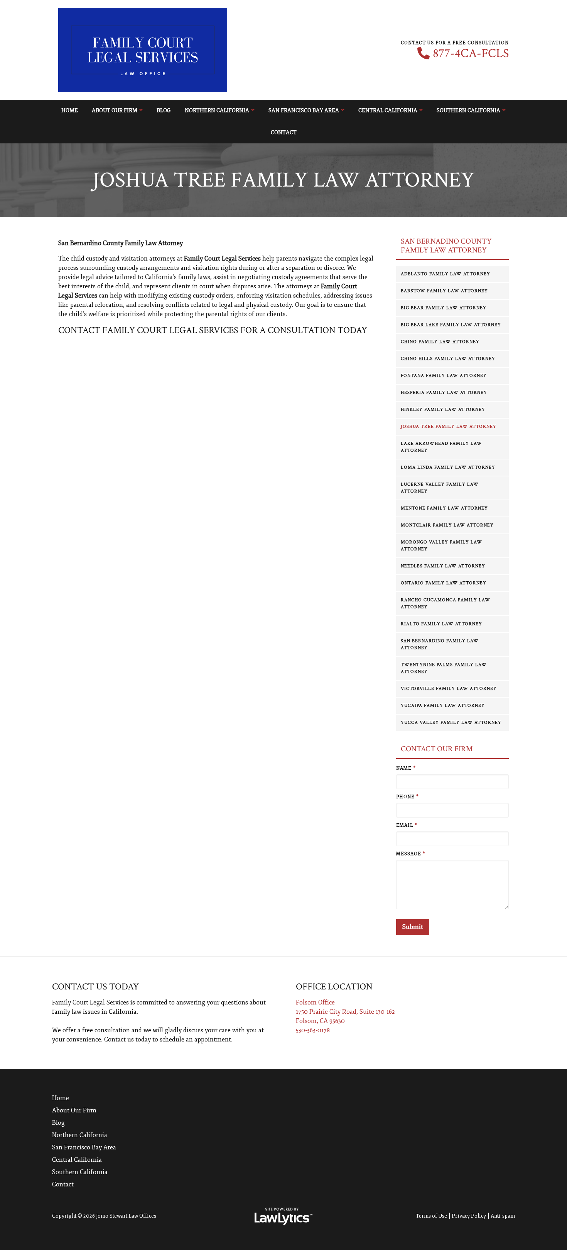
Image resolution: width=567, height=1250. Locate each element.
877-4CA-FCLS (471, 54)
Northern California (217, 110)
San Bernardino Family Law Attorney (440, 644)
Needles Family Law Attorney (443, 566)
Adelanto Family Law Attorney (445, 274)
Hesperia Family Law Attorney (444, 392)
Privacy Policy (469, 1216)
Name (406, 768)
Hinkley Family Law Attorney (443, 409)
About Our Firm (114, 110)
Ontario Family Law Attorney (443, 583)
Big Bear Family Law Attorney (443, 308)
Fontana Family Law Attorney (444, 376)
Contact (284, 132)
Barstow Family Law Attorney (444, 291)
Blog (163, 110)
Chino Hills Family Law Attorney (448, 359)
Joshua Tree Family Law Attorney (448, 426)
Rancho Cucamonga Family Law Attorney (445, 603)
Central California (387, 110)
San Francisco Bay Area (303, 110)
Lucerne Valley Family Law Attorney (440, 487)
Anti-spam (503, 1216)
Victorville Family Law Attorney (449, 688)
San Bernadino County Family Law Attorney (446, 245)
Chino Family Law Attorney (440, 342)
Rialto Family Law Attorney (441, 624)
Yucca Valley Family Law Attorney (451, 722)
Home (69, 110)
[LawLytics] (283, 1216)
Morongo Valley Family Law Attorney (441, 545)
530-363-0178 (313, 1030)
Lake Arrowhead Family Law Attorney (441, 447)
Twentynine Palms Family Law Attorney (444, 668)
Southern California (468, 110)
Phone (407, 797)
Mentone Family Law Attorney (444, 508)
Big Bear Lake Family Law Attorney (451, 325)
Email (406, 825)
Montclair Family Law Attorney (447, 525)
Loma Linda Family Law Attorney (448, 467)
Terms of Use (431, 1216)
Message (410, 854)
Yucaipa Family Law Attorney (443, 705)
